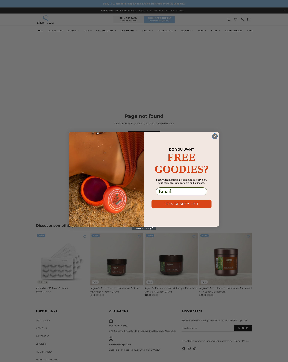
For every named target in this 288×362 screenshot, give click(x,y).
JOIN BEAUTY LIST (181, 204)
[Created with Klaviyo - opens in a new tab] (144, 228)
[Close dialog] (215, 136)
